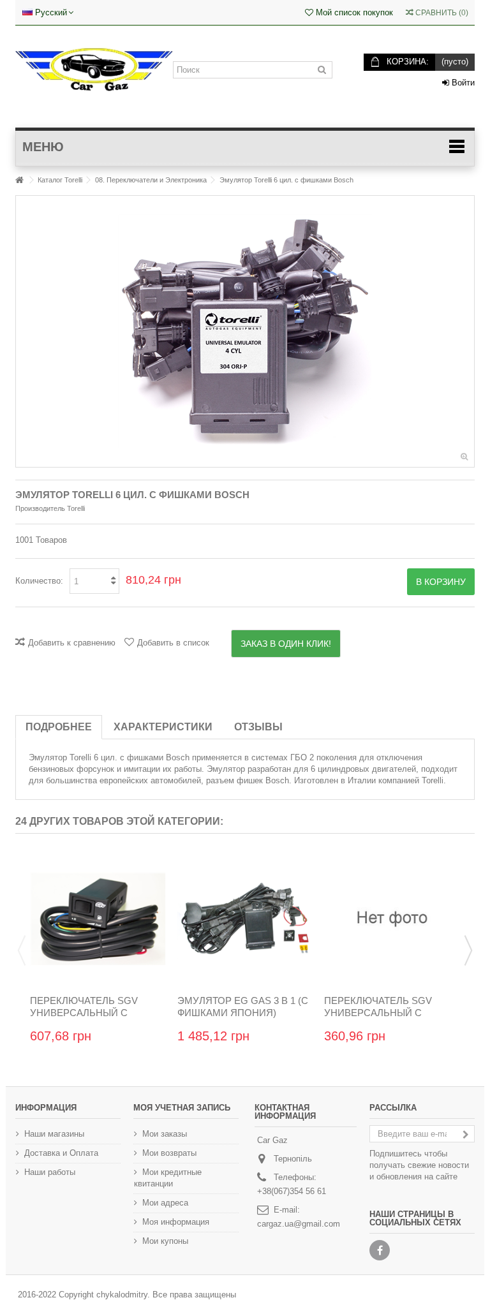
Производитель (40, 508)
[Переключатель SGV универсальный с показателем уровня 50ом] (392, 918)
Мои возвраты (169, 1153)
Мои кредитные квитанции (168, 1177)
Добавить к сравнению (71, 642)
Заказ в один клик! (286, 644)
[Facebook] (379, 1250)
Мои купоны (165, 1241)
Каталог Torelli (60, 180)
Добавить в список (173, 642)
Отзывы (258, 726)
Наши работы (49, 1172)
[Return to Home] (19, 180)
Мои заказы (164, 1134)
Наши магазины (54, 1134)
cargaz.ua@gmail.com (298, 1224)
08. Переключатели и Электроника (151, 180)
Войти (462, 82)
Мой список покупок (353, 12)
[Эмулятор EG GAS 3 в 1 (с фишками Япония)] (245, 918)
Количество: (39, 581)
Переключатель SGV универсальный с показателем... (378, 1012)
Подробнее (59, 726)
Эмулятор (48, 757)
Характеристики (163, 726)
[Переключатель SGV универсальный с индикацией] (98, 918)
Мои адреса (165, 1202)
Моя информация (175, 1222)
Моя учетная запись (181, 1107)
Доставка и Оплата (61, 1153)
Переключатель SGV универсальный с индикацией (84, 1012)
